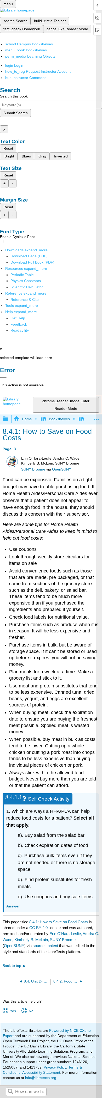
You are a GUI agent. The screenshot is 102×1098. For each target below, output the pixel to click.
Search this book (14, 96)
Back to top (12, 966)
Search (10, 1092)
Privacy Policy (55, 1067)
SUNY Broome (33, 469)
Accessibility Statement (41, 1072)
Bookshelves (59, 419)
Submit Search (15, 113)
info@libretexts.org (40, 1078)
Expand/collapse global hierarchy (8, 419)
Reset (8, 148)
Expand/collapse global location (96, 417)
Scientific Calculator (26, 287)
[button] (18, 324)
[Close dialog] (3, 377)
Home (27, 419)
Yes (13, 1011)
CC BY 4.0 (38, 927)
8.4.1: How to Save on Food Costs (58, 922)
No (31, 1011)
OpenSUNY (61, 469)
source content (45, 945)
